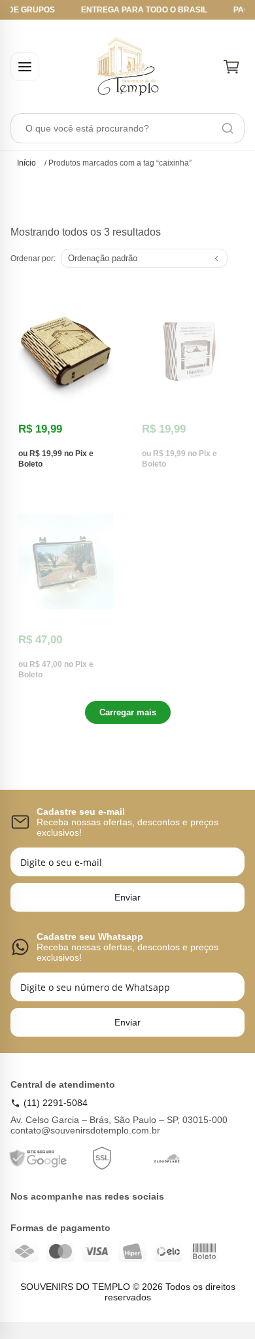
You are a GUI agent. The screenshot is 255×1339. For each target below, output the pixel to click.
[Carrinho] (231, 67)
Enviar (127, 897)
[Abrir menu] (24, 66)
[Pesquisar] (227, 128)
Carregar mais (127, 712)
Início (26, 163)
